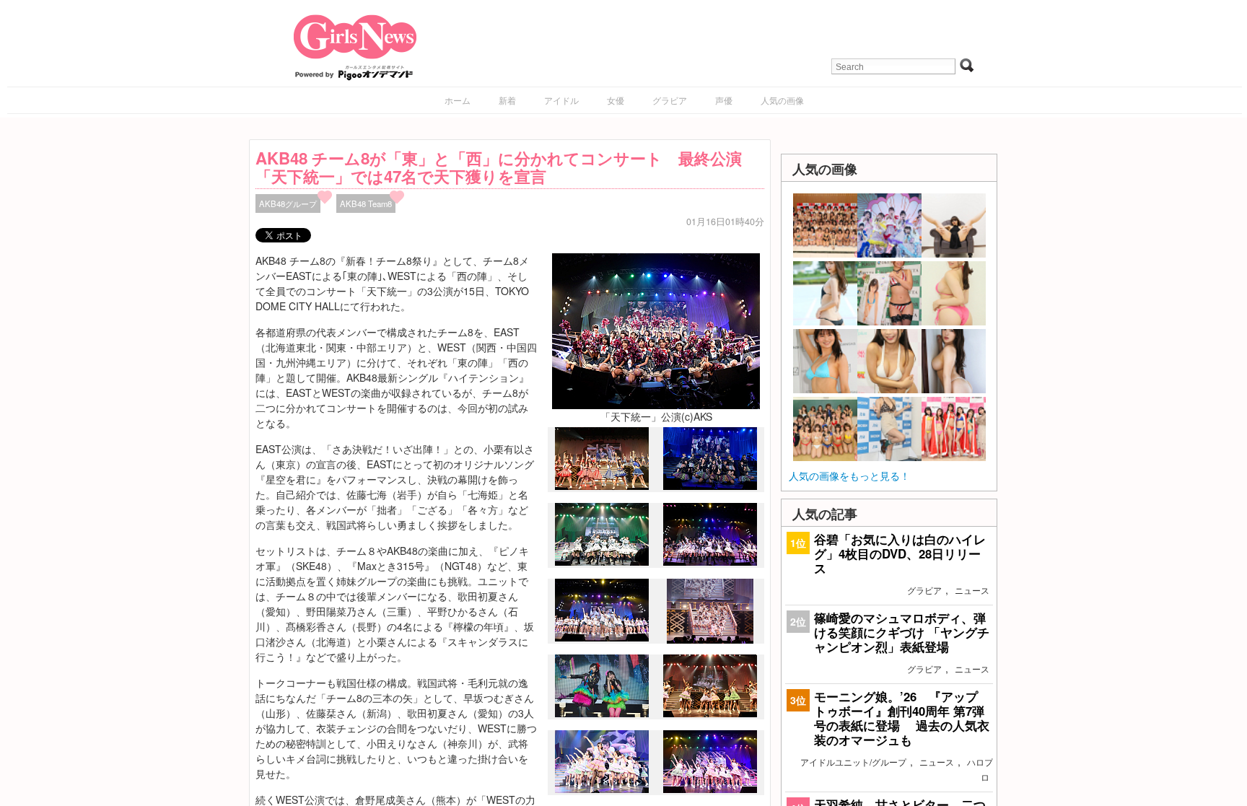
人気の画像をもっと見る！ (849, 475)
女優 (615, 100)
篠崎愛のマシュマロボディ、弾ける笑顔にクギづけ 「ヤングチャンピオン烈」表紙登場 (901, 632)
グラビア (669, 100)
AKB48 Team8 (366, 203)
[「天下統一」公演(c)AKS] (656, 330)
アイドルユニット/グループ (853, 761)
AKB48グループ (288, 203)
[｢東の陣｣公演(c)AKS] (710, 639)
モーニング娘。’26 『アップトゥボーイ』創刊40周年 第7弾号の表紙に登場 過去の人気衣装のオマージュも (901, 718)
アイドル (561, 100)
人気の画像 (782, 100)
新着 (507, 100)
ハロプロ (980, 769)
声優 (723, 100)
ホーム (458, 100)
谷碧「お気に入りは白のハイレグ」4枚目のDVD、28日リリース (900, 553)
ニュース (972, 590)
